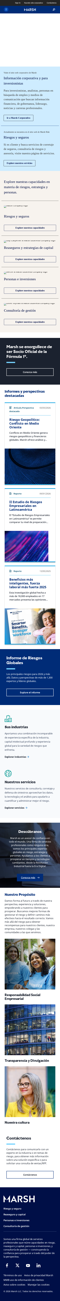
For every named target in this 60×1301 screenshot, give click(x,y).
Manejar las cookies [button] (39, 1284)
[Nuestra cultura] (30, 1091)
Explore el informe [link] (30, 692)
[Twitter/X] (17, 1265)
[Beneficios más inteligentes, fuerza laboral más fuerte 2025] (30, 626)
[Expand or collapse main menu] (6, 9)
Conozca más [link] (30, 372)
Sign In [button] (17, 3)
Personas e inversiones (16, 1220)
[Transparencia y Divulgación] (30, 1029)
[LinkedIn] (38, 1265)
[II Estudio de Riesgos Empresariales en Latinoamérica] (30, 546)
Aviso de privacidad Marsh (38, 1275)
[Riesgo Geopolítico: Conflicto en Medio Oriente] (30, 466)
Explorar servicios (14, 807)
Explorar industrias (15, 756)
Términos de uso (12, 1275)
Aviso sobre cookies (14, 1284)
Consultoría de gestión (16, 1226)
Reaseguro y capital (14, 1214)
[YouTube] (27, 1265)
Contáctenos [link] (52, 3)
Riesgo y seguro (12, 1208)
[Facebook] (6, 1265)
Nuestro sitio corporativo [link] (33, 3)
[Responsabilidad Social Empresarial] (30, 964)
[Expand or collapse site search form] (54, 9)
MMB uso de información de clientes (23, 1280)
